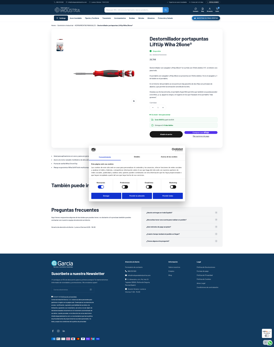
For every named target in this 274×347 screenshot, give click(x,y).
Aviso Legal (201, 283)
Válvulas (141, 18)
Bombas (132, 18)
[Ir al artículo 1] (60, 39)
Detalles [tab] (137, 157)
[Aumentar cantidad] (163, 107)
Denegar (106, 196)
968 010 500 (59, 2)
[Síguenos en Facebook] (52, 331)
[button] (136, 10)
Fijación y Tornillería (92, 18)
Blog (170, 275)
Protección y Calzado (165, 18)
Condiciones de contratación (207, 287)
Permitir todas (167, 196)
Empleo (171, 271)
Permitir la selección (137, 196)
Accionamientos (120, 18)
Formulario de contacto (134, 267)
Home (53, 25)
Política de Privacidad (205, 275)
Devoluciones (214, 2)
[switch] (125, 187)
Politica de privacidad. (68, 297)
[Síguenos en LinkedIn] (63, 331)
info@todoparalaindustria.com (77, 2)
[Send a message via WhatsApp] (270, 343)
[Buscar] (166, 10)
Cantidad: (153, 103)
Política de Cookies (204, 279)
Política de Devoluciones (206, 267)
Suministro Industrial (65, 25)
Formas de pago (203, 271)
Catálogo (62, 18)
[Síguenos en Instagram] (58, 331)
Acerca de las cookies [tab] (169, 157)
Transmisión (106, 18)
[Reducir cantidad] (153, 107)
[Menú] (270, 330)
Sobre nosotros (174, 267)
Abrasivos (151, 18)
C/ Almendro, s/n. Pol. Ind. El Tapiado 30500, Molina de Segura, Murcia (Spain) (137, 282)
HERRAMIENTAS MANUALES (85, 25)
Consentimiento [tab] (105, 157)
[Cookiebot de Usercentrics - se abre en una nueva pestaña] (173, 149)
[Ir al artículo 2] (60, 48)
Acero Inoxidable (76, 18)
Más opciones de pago (201, 136)
